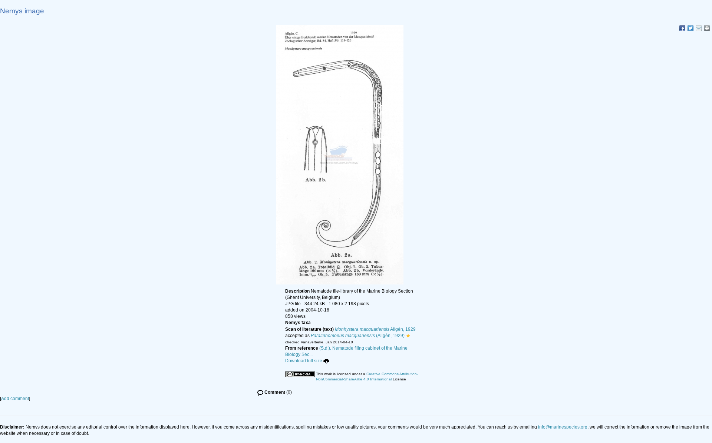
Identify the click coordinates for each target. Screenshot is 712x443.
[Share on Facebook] (682, 28)
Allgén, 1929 (375, 329)
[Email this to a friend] (707, 28)
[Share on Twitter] (690, 28)
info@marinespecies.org (562, 427)
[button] (408, 335)
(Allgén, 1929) (358, 335)
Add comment (15, 398)
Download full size (303, 360)
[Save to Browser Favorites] (699, 28)
